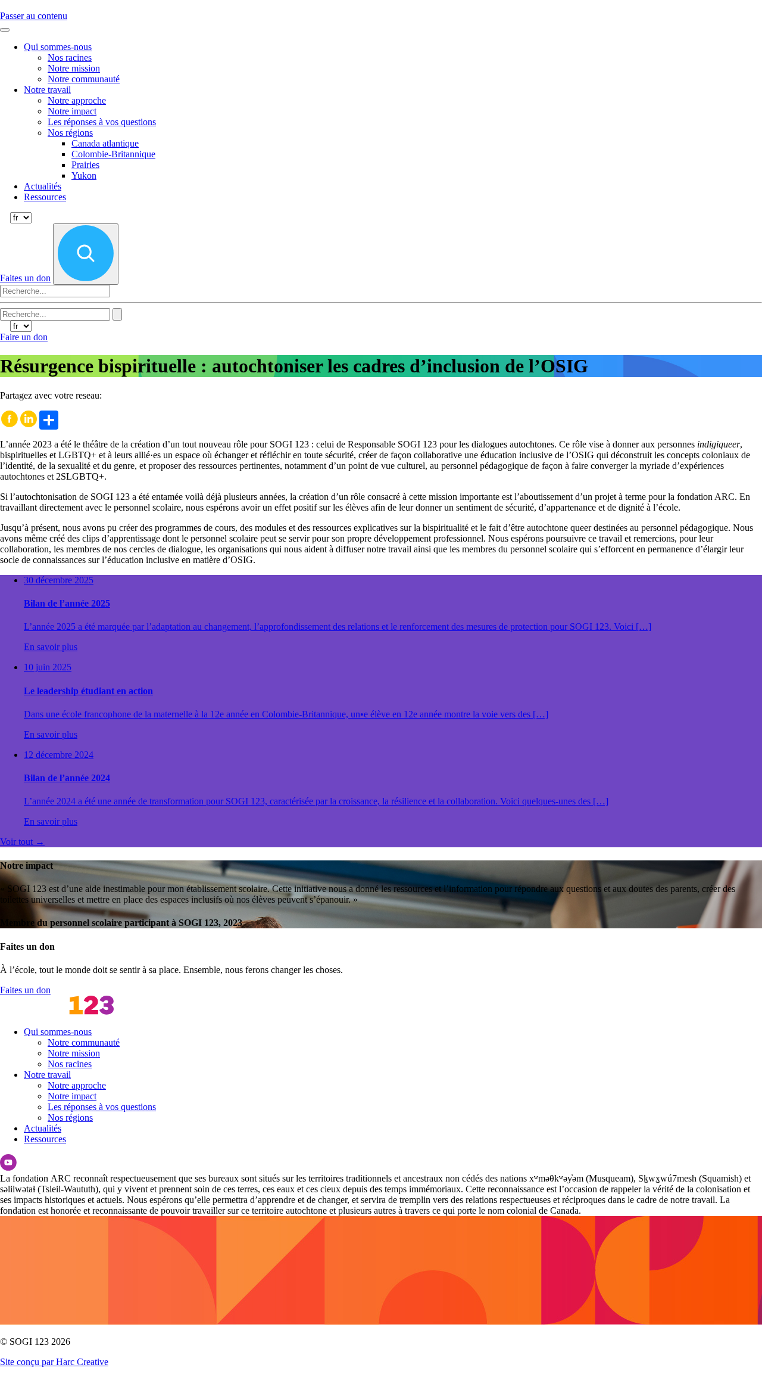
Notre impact (72, 111)
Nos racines (70, 57)
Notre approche (77, 100)
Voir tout (22, 842)
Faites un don (25, 990)
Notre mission (74, 68)
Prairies (85, 165)
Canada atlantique (105, 143)
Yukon (83, 175)
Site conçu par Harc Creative (54, 1362)
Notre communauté (84, 79)
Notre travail (47, 90)
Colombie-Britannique (113, 154)
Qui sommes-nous (58, 47)
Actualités (42, 186)
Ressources (45, 197)
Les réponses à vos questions (102, 122)
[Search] (117, 314)
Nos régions (70, 133)
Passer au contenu (33, 16)
